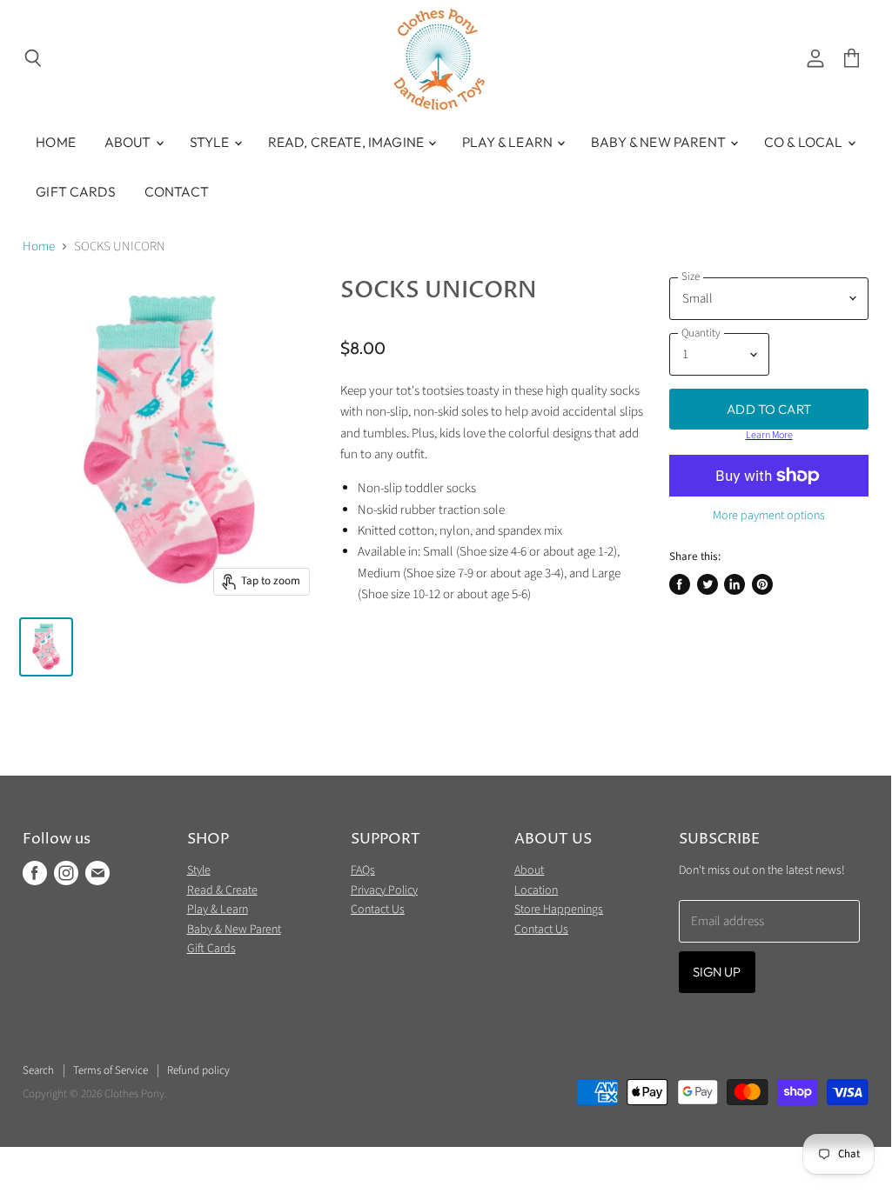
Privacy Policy (384, 890)
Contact (176, 191)
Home (56, 141)
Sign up (717, 971)
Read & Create (222, 890)
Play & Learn (508, 141)
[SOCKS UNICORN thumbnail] (46, 647)
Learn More (769, 436)
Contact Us (378, 909)
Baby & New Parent (659, 141)
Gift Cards (76, 191)
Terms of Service (110, 1070)
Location (536, 890)
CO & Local (805, 141)
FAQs (363, 870)
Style (211, 141)
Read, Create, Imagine (347, 141)
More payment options (769, 516)
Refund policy (198, 1070)
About (129, 141)
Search (38, 1070)
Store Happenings (558, 909)
